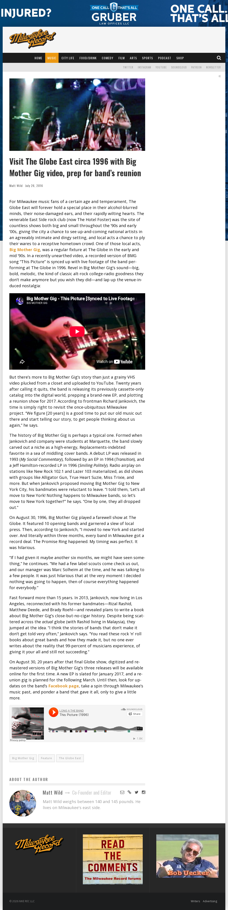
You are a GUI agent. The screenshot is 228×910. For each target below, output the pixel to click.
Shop (180, 57)
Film (121, 57)
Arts (133, 57)
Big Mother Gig (23, 758)
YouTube (161, 67)
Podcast (164, 57)
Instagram (144, 67)
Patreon (196, 67)
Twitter (128, 67)
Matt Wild (16, 185)
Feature (46, 758)
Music (51, 57)
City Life (67, 57)
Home (38, 57)
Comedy (107, 57)
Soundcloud (179, 67)
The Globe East (70, 758)
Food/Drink (88, 57)
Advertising (210, 901)
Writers (195, 901)
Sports (147, 57)
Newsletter (213, 67)
